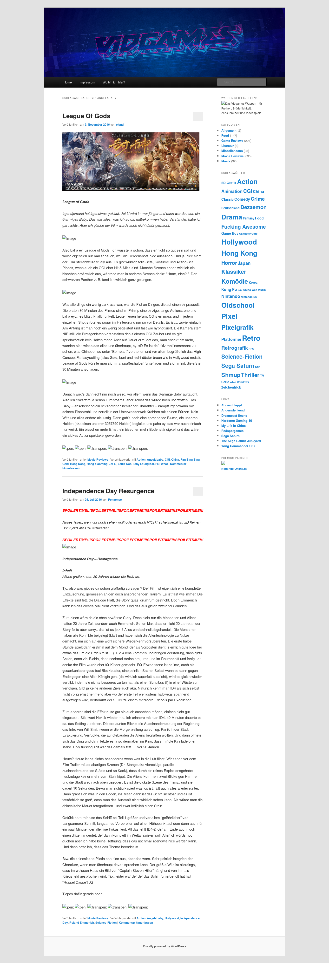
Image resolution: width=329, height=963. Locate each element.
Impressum (87, 82)
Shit (257, 367)
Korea (253, 282)
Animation (232, 191)
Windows (243, 382)
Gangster (245, 233)
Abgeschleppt (231, 405)
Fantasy (248, 218)
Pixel (229, 316)
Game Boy (229, 233)
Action (141, 459)
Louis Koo (125, 464)
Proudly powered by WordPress (164, 946)
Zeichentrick (231, 387)
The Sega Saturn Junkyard (241, 440)
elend (120, 124)
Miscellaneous (232, 150)
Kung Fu (229, 289)
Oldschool (238, 305)
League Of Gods (86, 115)
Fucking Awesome (243, 226)
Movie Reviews (97, 459)
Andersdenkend (233, 410)
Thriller (250, 375)
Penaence (115, 499)
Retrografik (234, 347)
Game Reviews (232, 140)
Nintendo (230, 296)
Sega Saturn (237, 365)
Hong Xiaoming (97, 464)
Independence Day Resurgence (108, 490)
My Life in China (233, 425)
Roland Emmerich (81, 922)
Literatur (227, 145)
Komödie (234, 281)
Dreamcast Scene (234, 415)
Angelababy (155, 459)
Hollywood (172, 918)
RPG (251, 348)
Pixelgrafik (237, 327)
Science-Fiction (106, 922)
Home (68, 82)
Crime (258, 198)
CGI (167, 459)
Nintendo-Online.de (234, 468)
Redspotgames (232, 430)
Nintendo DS (249, 297)
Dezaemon (253, 207)
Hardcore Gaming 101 (237, 420)
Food (225, 135)
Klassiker (233, 271)
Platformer (231, 339)
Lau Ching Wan (247, 290)
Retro (251, 338)
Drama (231, 216)
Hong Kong (77, 464)
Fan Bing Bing (190, 459)
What (164, 464)
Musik (225, 161)
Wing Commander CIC (238, 446)
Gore (254, 233)
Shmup (230, 375)
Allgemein (229, 130)
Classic (227, 199)
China (175, 459)
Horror (229, 262)
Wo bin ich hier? (114, 82)
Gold (65, 464)
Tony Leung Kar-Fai (146, 464)
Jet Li (112, 464)
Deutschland (230, 208)
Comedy (242, 199)
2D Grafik (228, 182)
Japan (244, 263)
